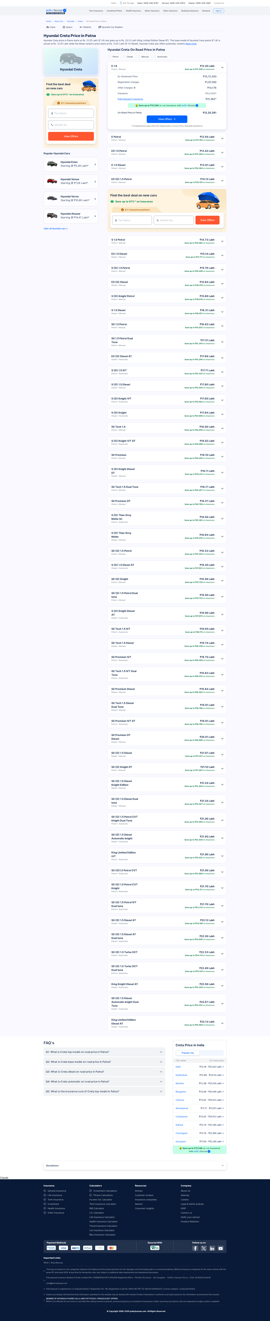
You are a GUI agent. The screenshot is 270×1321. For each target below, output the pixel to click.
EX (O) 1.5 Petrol (121, 179)
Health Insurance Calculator (103, 1221)
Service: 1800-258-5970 (173, 3)
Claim (113, 3)
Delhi (178, 1066)
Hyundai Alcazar (70, 213)
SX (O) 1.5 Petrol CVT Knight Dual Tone (124, 818)
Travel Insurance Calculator (103, 1226)
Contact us (186, 1212)
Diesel (130, 56)
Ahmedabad (182, 1108)
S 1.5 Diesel (118, 310)
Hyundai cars (59, 228)
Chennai (180, 1100)
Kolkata (179, 1124)
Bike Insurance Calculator (102, 1234)
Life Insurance (55, 1195)
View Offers (165, 119)
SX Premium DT (120, 501)
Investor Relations (190, 1221)
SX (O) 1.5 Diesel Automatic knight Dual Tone (124, 1002)
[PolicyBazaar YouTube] (221, 1248)
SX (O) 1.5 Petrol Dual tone (124, 594)
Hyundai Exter (69, 162)
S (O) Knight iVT (121, 398)
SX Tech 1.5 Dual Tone (124, 486)
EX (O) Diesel (119, 282)
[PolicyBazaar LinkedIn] (212, 1248)
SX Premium (118, 454)
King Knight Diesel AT (124, 984)
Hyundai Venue (70, 179)
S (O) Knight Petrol (122, 296)
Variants (87, 27)
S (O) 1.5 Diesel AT (122, 564)
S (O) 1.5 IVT (119, 370)
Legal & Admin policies (192, 1204)
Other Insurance (56, 1212)
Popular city (188, 1052)
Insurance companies (146, 1199)
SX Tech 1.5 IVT (120, 628)
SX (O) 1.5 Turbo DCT (124, 952)
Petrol (115, 56)
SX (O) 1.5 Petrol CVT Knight (124, 886)
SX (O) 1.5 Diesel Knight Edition (121, 782)
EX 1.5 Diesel (119, 253)
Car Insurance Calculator (102, 1230)
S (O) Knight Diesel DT (123, 470)
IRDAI (46, 1262)
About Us (185, 1190)
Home (48, 21)
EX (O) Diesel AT (121, 356)
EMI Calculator (96, 1208)
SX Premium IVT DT (123, 720)
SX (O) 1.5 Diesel (121, 752)
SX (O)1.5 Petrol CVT (124, 870)
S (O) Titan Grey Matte (121, 534)
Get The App (128, 3)
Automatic (162, 56)
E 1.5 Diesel (118, 165)
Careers (185, 1199)
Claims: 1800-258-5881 (199, 3)
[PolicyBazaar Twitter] (204, 1248)
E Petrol (116, 136)
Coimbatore (182, 1116)
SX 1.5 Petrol (119, 324)
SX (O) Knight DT (121, 767)
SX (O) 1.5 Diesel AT (123, 920)
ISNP (183, 1208)
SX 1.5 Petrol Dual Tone (122, 340)
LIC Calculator (96, 1212)
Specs (69, 27)
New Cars (59, 21)
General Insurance (57, 1190)
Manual (145, 56)
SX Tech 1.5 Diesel (122, 642)
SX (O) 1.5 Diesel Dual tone (124, 800)
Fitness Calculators (103, 1195)
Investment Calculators (105, 1190)
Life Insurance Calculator (102, 1217)
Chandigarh (182, 1133)
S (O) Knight (118, 412)
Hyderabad (181, 1075)
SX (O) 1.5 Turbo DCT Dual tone (124, 968)
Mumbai (180, 1083)
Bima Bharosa (57, 1262)
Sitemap (185, 1195)
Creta (80, 21)
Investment (53, 1204)
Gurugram (181, 1141)
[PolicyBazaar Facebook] (195, 1248)
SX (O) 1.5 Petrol (121, 550)
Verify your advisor (190, 1217)
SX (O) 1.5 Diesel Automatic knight (121, 836)
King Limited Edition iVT (123, 854)
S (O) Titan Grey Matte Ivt (121, 516)
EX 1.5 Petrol (119, 150)
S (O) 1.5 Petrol (120, 267)
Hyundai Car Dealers (112, 27)
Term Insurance (55, 1199)
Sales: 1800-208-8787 (147, 3)
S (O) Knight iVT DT (123, 440)
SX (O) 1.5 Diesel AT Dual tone (123, 936)
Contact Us (219, 3)
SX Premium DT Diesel (120, 736)
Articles (138, 1190)
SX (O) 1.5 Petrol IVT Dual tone (123, 904)
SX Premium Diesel (123, 688)
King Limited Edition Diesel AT (123, 1021)
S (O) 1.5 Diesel (120, 384)
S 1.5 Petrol (118, 239)
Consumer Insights (144, 1208)
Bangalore (181, 1091)
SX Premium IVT (121, 657)
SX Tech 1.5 (118, 426)
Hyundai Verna (70, 196)
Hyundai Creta (71, 69)
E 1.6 (114, 66)
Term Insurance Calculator (102, 1204)
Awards (138, 1204)
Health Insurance (56, 1208)
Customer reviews (144, 1195)
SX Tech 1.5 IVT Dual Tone (123, 673)
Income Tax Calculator (100, 1199)
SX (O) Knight (119, 579)
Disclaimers (52, 1165)
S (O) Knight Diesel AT (123, 612)
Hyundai (70, 21)
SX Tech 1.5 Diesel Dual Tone (122, 704)
